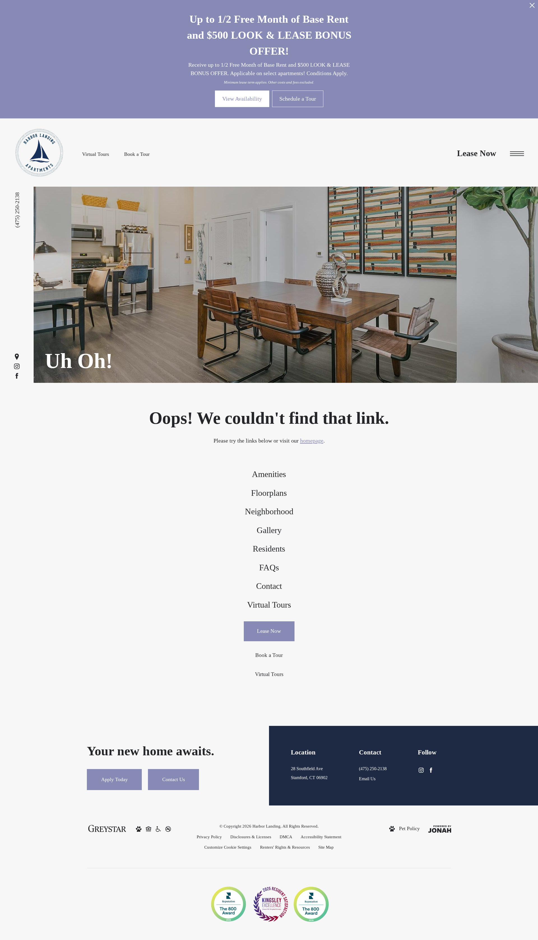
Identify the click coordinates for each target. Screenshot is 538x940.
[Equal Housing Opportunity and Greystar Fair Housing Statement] (148, 829)
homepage (311, 440)
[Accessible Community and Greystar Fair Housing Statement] (158, 829)
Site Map (326, 847)
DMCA (286, 836)
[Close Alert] (532, 8)
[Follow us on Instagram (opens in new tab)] (17, 366)
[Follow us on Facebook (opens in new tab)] (17, 376)
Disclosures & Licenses (250, 836)
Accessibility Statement (321, 836)
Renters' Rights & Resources (285, 847)
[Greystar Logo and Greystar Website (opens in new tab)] (107, 828)
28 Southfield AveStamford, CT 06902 (309, 773)
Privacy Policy (209, 836)
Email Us (367, 778)
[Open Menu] (517, 153)
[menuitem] (269, 474)
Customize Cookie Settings (227, 847)
